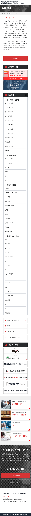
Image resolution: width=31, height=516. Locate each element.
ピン (6, 278)
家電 (6, 210)
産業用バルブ (9, 223)
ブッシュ (7, 282)
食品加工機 (8, 231)
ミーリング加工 (10, 124)
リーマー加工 (9, 129)
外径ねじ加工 (9, 146)
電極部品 (7, 313)
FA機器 (7, 188)
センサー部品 (9, 257)
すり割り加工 (9, 111)
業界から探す (11, 185)
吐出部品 (7, 300)
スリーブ (7, 252)
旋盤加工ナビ (11, 331)
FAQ (8, 326)
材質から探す (11, 155)
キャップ (7, 239)
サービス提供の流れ (13, 337)
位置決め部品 (9, 295)
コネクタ (7, 244)
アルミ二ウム (9, 158)
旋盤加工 (7, 150)
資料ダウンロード (15, 482)
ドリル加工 (8, 116)
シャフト (7, 248)
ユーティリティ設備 (11, 192)
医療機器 (7, 201)
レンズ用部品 (9, 291)
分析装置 (7, 197)
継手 (6, 304)
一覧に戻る (15, 59)
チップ (7, 261)
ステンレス (8, 163)
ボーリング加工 (10, 120)
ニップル (7, 265)
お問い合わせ (15, 475)
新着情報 (9, 13)
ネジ (6, 269)
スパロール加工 (10, 107)
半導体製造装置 (10, 205)
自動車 (7, 227)
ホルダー (7, 287)
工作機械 (7, 214)
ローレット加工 (10, 133)
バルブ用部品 (9, 274)
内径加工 (7, 142)
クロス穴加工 (9, 103)
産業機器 (7, 218)
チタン (7, 167)
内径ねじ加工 (9, 137)
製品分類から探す (13, 236)
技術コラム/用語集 (13, 320)
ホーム (3, 13)
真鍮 (6, 171)
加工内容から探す (13, 100)
